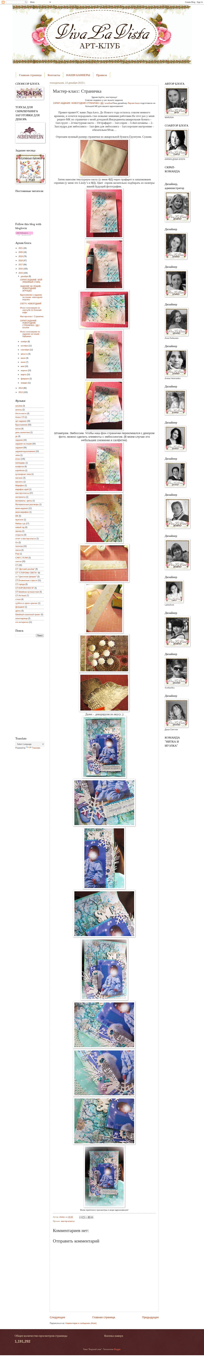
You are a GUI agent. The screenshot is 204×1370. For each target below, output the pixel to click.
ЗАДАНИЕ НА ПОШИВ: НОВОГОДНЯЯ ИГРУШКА (30, 288)
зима (17, 455)
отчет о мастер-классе (25, 538)
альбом (18, 406)
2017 (21, 264)
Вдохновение (21, 425)
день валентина (22, 432)
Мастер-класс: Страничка (31, 316)
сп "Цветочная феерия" (26, 577)
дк (16, 436)
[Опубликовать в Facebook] (89, 1217)
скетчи (18, 561)
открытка (19, 535)
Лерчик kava (134, 103)
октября (24, 346)
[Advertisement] (27, 686)
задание (19, 440)
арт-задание (20, 421)
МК (16, 516)
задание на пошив (23, 444)
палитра (19, 546)
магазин (19, 478)
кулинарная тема (23, 474)
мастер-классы (68, 1221)
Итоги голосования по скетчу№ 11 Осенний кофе (30, 310)
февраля (25, 379)
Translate (36, 748)
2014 (21, 388)
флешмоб (19, 607)
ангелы (18, 410)
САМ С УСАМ (21, 558)
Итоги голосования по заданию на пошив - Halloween (30, 334)
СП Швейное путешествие (27, 592)
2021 (21, 248)
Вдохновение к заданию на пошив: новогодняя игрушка (31, 297)
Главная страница (30, 75)
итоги (17, 459)
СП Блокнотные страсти (26, 580)
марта (24, 374)
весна (18, 429)
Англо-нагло (20, 413)
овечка (18, 531)
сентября (25, 350)
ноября (24, 341)
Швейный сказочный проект (27, 614)
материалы (20, 497)
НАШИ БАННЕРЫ (78, 75)
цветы (18, 611)
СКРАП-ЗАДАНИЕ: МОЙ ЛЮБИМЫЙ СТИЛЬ (31, 281)
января (24, 383)
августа (24, 354)
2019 (21, 256)
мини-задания (21, 508)
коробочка (19, 470)
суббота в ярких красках (26, 603)
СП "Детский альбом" (25, 569)
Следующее (57, 1317)
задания (19, 447)
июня (23, 362)
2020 (21, 252)
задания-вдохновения (25, 451)
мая (23, 366)
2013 (21, 392)
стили (18, 599)
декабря (25, 276)
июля (23, 358)
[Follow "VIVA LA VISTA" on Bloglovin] (24, 235)
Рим (17, 554)
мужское (19, 520)
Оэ (16, 542)
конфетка (19, 466)
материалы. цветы (23, 501)
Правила (101, 75)
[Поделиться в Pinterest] (92, 1217)
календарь (20, 463)
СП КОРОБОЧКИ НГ (24, 588)
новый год (19, 527)
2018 (21, 260)
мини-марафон (22, 512)
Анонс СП (19, 417)
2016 (21, 269)
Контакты (54, 75)
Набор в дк (20, 523)
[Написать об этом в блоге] (83, 1217)
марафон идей (22, 489)
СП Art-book (20, 595)
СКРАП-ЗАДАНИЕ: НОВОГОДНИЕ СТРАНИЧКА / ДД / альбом (82, 103)
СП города (20, 584)
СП (16, 565)
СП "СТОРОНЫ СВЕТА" (26, 573)
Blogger (117, 1349)
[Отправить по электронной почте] (80, 1217)
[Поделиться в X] (86, 1217)
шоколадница (21, 618)
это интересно (21, 622)
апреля (24, 370)
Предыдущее (150, 1317)
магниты (19, 482)
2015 (21, 273)
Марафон (19, 485)
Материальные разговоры (27, 504)
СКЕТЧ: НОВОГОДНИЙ (30, 304)
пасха (18, 550)
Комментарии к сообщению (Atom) (80, 1323)
